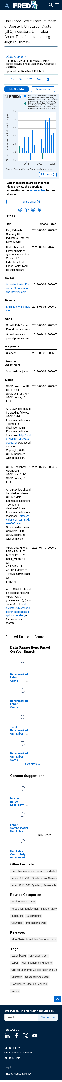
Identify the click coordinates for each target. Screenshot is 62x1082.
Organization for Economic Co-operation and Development (18, 288)
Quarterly (16, 976)
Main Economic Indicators (37, 962)
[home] (21, 5)
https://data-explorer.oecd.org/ (18, 608)
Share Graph (29, 201)
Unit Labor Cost (38, 955)
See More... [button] (32, 763)
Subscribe (48, 1017)
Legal (7, 1067)
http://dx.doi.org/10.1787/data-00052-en (18, 439)
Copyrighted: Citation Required (29, 984)
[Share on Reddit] (33, 210)
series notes (37, 190)
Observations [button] (14, 56)
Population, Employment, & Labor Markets (35, 908)
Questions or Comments (18, 1052)
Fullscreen (46, 174)
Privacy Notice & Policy (18, 1073)
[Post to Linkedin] (39, 210)
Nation (15, 991)
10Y (29, 79)
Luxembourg (34, 915)
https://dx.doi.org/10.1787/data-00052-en (18, 519)
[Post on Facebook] (27, 210)
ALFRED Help (12, 1058)
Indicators (17, 915)
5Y (20, 79)
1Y (12, 79)
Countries (16, 922)
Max (39, 79)
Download (42, 89)
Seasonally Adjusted (37, 976)
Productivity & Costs (23, 901)
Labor (14, 962)
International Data (36, 922)
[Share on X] (20, 210)
